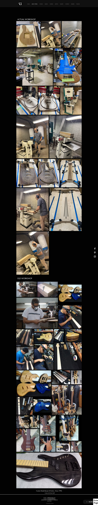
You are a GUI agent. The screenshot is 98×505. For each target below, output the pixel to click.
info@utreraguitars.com (51, 497)
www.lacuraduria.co (51, 498)
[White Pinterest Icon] (95, 252)
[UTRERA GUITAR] (95, 248)
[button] (46, 4)
